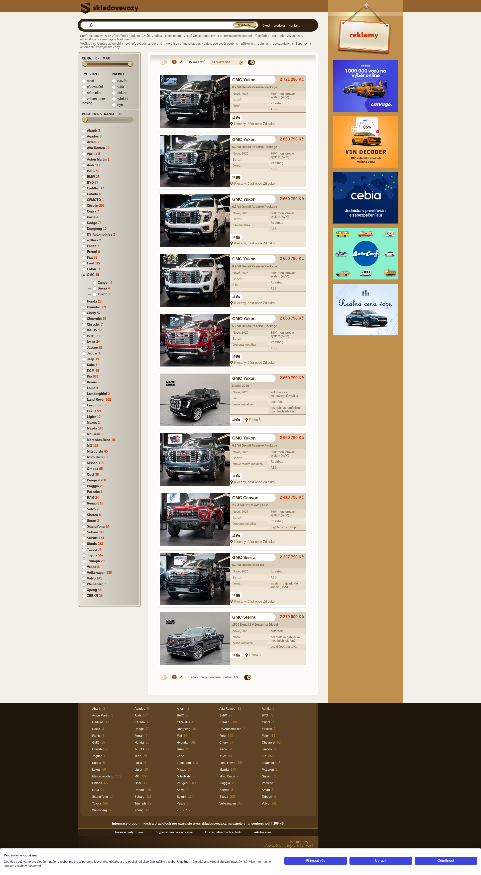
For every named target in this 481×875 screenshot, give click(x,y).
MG (89, 446)
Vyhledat (245, 25)
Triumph (93, 561)
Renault (93, 503)
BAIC (91, 171)
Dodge (92, 223)
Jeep (90, 359)
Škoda (92, 544)
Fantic (91, 246)
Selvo (91, 509)
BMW (91, 177)
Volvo (91, 578)
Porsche (93, 492)
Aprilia (92, 154)
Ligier (91, 417)
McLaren (93, 434)
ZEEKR (92, 596)
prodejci (279, 25)
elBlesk (92, 240)
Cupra (91, 211)
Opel (90, 474)
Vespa (91, 567)
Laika (91, 388)
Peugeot (93, 480)
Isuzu (91, 336)
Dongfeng (94, 229)
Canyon (103, 282)
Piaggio (93, 486)
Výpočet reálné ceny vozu (175, 832)
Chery (91, 313)
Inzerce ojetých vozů (130, 832)
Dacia (91, 217)
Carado (92, 194)
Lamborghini (97, 394)
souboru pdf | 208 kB (267, 823)
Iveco (91, 342)
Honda (92, 301)
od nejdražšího (221, 61)
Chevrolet (94, 319)
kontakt (294, 25)
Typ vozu (90, 74)
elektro (121, 93)
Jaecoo (92, 347)
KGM (90, 371)
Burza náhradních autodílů (224, 832)
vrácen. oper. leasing (94, 101)
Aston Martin (97, 159)
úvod (266, 25)
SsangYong (96, 526)
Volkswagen (96, 572)
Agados (93, 136)
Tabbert (92, 549)
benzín (121, 81)
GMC (90, 275)
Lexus (91, 411)
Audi (90, 165)
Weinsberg (95, 584)
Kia (89, 376)
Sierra (102, 288)
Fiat (90, 257)
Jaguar (92, 353)
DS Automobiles (99, 234)
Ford (90, 263)
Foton (91, 269)
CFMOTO (94, 200)
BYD (90, 182)
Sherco (92, 515)
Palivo (118, 74)
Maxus (92, 422)
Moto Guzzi (96, 457)
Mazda (92, 428)
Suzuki (92, 538)
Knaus (92, 382)
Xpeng (92, 590)
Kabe (91, 365)
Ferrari (92, 252)
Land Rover (96, 399)
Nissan (92, 463)
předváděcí (94, 87)
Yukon (102, 294)
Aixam (92, 142)
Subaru (92, 532)
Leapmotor (95, 405)
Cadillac (93, 188)
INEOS (92, 330)
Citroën (92, 205)
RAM (90, 497)
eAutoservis (263, 832)
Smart (91, 521)
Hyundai (93, 307)
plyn (119, 105)
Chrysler (93, 324)
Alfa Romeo (96, 148)
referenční (93, 93)
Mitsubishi (95, 451)
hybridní (122, 99)
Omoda (92, 469)
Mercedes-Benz (98, 440)
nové (90, 81)
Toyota (92, 555)
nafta (120, 87)
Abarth (92, 130)
